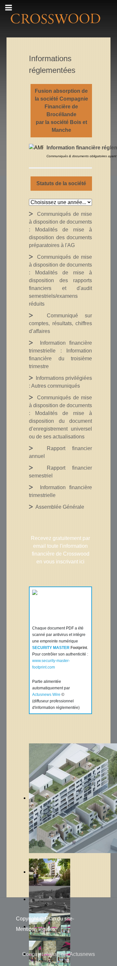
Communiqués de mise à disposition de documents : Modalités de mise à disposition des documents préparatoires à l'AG (60, 229)
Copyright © (30, 918)
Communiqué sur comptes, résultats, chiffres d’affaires (60, 323)
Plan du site (58, 918)
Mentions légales (35, 929)
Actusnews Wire (46, 694)
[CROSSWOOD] (54, 18)
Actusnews (82, 954)
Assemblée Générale (58, 507)
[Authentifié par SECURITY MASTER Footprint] (53, 605)
